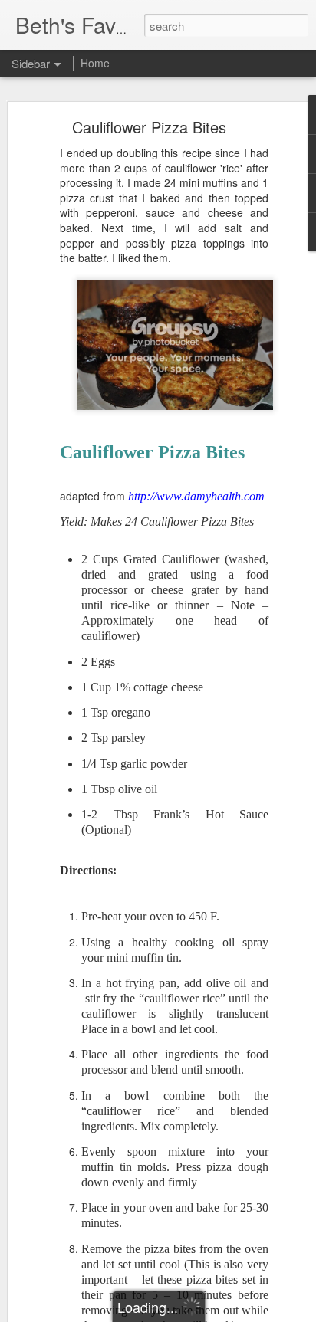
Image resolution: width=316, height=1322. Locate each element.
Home (95, 63)
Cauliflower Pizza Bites (149, 127)
